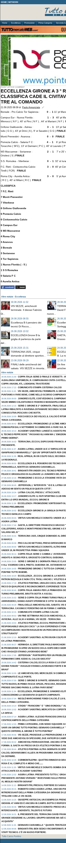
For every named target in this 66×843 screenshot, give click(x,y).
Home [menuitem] (4, 23)
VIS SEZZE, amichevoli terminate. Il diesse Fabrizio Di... (21, 310)
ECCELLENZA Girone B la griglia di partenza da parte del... (21, 339)
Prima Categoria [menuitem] (45, 23)
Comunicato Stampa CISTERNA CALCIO (40, 387)
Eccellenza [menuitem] (15, 23)
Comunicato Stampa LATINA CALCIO (38, 612)
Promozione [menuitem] (29, 23)
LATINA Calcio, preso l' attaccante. (39, 492)
